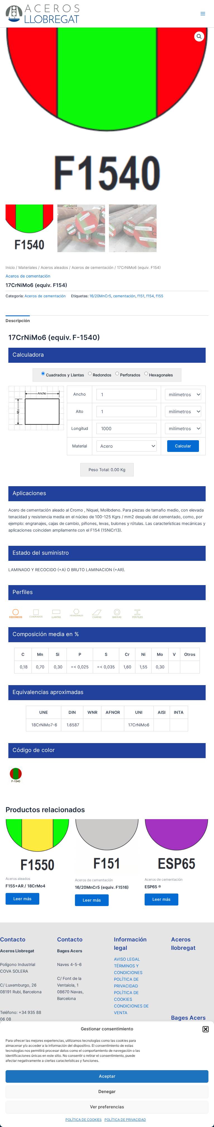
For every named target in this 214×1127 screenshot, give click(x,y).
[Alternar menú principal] (202, 13)
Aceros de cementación (92, 267)
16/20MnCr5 (100, 296)
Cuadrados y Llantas (64, 375)
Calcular (183, 446)
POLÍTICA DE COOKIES (83, 1120)
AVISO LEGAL (127, 959)
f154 (150, 296)
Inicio (10, 267)
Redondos (101, 375)
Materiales (27, 267)
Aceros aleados (54, 267)
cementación (124, 296)
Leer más (22, 898)
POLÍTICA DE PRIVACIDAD (125, 1120)
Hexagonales (160, 375)
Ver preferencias (107, 1106)
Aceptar (107, 1076)
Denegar (107, 1091)
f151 (140, 296)
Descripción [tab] (18, 320)
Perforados (129, 375)
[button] (205, 1029)
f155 (159, 296)
